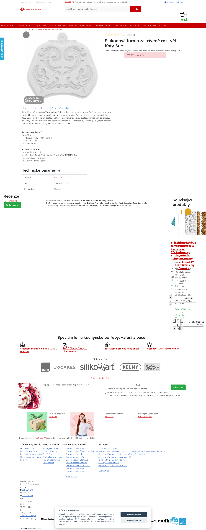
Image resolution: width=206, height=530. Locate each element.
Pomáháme (48, 454)
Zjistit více (53, 416)
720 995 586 (27, 495)
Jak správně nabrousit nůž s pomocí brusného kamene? (122, 454)
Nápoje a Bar (55, 25)
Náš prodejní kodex (51, 460)
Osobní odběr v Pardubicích (78, 465)
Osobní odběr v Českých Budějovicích (82, 451)
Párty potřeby (135, 25)
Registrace (179, 2)
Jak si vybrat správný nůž (109, 448)
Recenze (44, 108)
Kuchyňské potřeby (24, 25)
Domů (24, 29)
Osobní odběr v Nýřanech (77, 457)
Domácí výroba (41, 25)
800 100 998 (41, 438)
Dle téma (162, 25)
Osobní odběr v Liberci (76, 454)
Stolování (79, 25)
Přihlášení (170, 2)
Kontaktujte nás (145, 416)
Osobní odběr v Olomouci (77, 460)
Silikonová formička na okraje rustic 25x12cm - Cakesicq (189, 254)
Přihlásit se (178, 387)
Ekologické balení (50, 448)
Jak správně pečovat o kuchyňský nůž (114, 457)
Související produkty (60, 108)
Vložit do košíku (189, 299)
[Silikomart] (97, 367)
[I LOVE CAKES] (65, 367)
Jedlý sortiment (120, 25)
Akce (3, 25)
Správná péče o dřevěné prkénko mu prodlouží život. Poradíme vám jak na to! (131, 451)
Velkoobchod (40, 2)
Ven (154, 25)
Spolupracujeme (50, 451)
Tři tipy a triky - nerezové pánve (111, 460)
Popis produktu (30, 108)
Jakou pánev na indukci (108, 462)
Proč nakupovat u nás (52, 457)
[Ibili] (45, 367)
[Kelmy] (130, 367)
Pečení (89, 25)
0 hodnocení (128, 35)
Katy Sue (58, 177)
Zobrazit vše (71, 476)
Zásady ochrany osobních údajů (142, 395)
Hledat (136, 9)
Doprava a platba (27, 2)
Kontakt (49, 2)
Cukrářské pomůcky (102, 25)
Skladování (68, 25)
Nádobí (10, 25)
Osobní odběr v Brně (75, 448)
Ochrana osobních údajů (30, 457)
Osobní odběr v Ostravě (76, 462)
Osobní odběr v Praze (75, 471)
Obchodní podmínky (29, 451)
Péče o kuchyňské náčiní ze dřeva (112, 465)
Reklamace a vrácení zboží (31, 454)
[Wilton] (152, 367)
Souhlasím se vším (134, 514)
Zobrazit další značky (100, 378)
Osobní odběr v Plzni (75, 468)
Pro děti (147, 25)
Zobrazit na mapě (28, 515)
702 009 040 (27, 490)
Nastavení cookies (134, 520)
